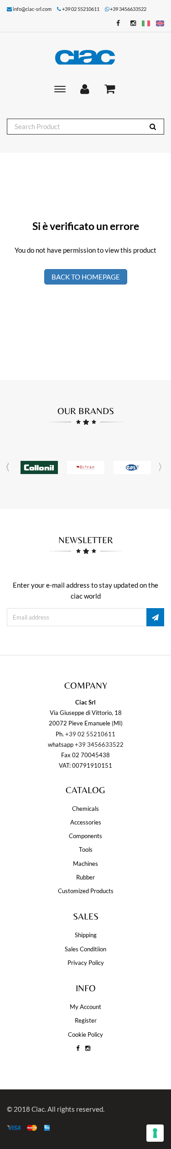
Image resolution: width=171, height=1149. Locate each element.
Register (86, 1020)
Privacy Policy (85, 962)
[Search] (153, 126)
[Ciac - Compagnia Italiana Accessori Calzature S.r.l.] (85, 57)
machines (85, 863)
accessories (85, 822)
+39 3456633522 (128, 9)
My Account (85, 1006)
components (85, 835)
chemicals (85, 808)
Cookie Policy (85, 1034)
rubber (85, 877)
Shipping (86, 935)
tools (86, 849)
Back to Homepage (86, 277)
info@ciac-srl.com (32, 9)
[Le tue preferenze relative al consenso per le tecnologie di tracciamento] (155, 1133)
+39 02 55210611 (90, 734)
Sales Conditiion (85, 949)
